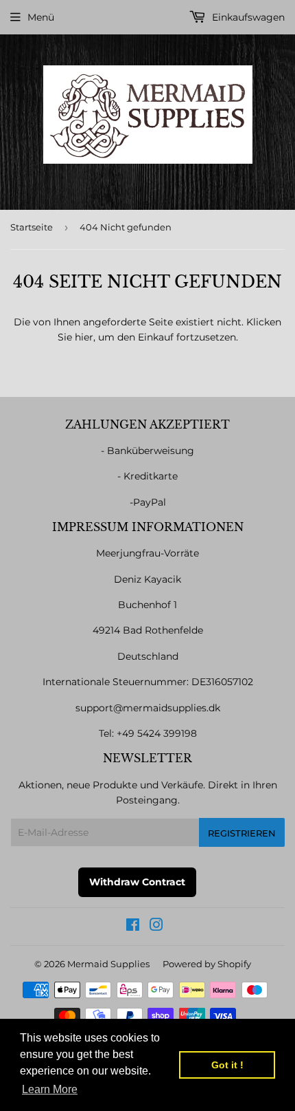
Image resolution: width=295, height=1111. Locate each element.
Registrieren (242, 833)
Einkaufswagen (247, 17)
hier (84, 337)
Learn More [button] (50, 1089)
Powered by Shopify (207, 963)
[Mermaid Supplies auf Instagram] (156, 926)
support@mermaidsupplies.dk (147, 708)
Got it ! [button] (227, 1064)
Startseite (31, 227)
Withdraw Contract (137, 882)
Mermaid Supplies (108, 963)
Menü (40, 17)
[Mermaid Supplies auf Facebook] (133, 926)
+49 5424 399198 (157, 733)
